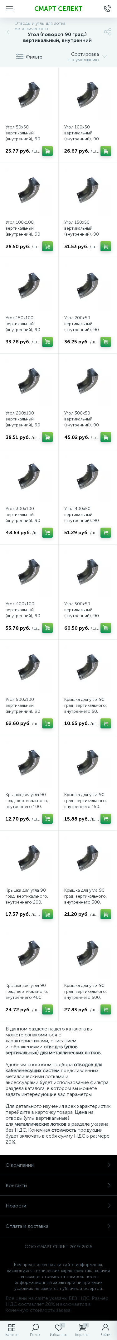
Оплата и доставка (27, 1226)
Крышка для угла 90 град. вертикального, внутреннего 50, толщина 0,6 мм (85, 708)
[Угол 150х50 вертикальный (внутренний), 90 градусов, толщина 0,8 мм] (87, 192)
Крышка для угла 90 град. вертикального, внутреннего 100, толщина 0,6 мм (27, 803)
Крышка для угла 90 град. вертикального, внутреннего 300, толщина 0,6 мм (85, 899)
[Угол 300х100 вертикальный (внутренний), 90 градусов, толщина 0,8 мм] (29, 478)
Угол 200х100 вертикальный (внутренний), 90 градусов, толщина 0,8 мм (29, 425)
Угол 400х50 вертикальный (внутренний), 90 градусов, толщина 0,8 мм (87, 520)
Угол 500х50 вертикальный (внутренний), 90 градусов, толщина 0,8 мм (87, 615)
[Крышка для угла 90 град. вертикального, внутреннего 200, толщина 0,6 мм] (29, 860)
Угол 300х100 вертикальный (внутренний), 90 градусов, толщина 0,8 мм (29, 520)
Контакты (16, 1185)
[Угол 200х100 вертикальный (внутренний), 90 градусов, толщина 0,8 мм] (29, 383)
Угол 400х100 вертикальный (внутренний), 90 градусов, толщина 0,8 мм (29, 615)
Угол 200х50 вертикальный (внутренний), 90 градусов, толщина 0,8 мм (87, 329)
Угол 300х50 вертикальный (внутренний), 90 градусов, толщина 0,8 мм (87, 425)
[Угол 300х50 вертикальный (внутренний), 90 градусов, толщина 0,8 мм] (87, 383)
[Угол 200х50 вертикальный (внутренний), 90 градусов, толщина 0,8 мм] (87, 287)
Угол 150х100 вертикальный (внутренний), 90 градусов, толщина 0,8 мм (29, 329)
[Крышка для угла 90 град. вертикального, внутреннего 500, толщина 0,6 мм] (87, 955)
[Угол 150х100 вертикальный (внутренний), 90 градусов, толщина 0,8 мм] (29, 287)
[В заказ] (47, 151)
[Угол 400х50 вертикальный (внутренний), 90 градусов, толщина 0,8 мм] (87, 478)
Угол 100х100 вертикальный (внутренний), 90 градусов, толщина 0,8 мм (29, 234)
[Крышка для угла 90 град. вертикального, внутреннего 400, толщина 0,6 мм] (29, 955)
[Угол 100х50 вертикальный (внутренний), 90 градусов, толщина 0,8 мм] (87, 96)
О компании (20, 1165)
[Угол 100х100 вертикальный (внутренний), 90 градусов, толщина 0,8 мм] (29, 192)
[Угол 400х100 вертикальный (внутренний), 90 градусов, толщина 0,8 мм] (29, 573)
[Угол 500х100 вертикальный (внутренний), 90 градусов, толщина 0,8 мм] (29, 669)
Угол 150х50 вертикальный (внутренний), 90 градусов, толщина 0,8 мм (87, 234)
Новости (16, 1206)
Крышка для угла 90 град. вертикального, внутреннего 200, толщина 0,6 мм (27, 899)
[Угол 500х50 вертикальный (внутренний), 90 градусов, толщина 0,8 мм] (87, 573)
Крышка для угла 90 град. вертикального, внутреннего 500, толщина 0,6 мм (85, 994)
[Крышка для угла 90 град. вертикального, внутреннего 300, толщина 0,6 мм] (87, 860)
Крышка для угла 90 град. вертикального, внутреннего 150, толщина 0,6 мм (85, 803)
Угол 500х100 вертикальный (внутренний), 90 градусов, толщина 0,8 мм (29, 711)
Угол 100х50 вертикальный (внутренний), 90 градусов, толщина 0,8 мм (87, 139)
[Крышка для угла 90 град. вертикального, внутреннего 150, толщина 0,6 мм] (87, 764)
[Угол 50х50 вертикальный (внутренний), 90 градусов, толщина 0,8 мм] (29, 96)
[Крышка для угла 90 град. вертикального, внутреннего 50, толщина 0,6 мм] (87, 669)
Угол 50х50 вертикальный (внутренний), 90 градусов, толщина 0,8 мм (29, 139)
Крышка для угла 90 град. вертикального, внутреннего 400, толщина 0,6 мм (27, 994)
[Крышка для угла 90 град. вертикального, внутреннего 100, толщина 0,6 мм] (29, 764)
